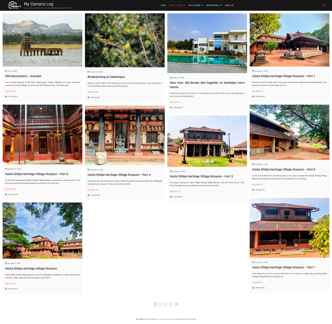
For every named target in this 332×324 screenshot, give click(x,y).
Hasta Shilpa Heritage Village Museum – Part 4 (119, 175)
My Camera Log (38, 4)
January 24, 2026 (95, 72)
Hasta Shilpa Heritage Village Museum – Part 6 (36, 174)
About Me (229, 5)
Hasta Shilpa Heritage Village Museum (31, 268)
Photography (13, 96)
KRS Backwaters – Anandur (23, 76)
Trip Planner (194, 5)
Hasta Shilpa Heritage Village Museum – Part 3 (201, 176)
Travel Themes (176, 5)
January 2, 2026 (177, 78)
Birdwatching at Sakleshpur (106, 77)
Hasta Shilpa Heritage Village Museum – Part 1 (283, 267)
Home (163, 5)
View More (10, 91)
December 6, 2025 (261, 71)
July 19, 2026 (12, 71)
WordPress (172, 319)
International (212, 5)
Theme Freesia (162, 319)
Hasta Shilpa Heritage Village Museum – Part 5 (283, 169)
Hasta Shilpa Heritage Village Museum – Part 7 (283, 76)
